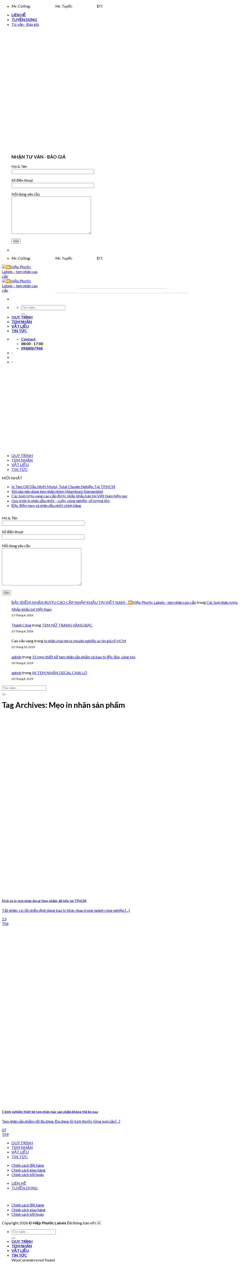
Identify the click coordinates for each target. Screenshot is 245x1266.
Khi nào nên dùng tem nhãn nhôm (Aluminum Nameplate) (57, 491)
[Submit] (4, 694)
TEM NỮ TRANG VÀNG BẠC (67, 625)
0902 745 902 (84, 6)
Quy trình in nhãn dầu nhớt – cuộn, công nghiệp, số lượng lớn (60, 500)
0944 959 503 (43, 6)
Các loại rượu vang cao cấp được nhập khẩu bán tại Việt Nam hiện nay (69, 496)
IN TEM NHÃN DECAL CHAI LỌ (59, 672)
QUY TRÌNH (22, 455)
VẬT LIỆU (20, 464)
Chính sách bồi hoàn (27, 1174)
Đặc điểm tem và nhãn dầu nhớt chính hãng (46, 505)
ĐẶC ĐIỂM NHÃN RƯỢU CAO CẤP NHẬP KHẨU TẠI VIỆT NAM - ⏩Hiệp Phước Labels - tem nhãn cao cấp (103, 602)
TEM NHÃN (22, 460)
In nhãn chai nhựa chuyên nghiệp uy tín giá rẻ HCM (85, 641)
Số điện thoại (22, 180)
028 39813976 (116, 6)
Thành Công (21, 625)
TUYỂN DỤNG (24, 19)
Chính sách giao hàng (28, 1170)
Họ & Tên (19, 166)
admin (16, 657)
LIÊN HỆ (18, 14)
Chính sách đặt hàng (27, 1165)
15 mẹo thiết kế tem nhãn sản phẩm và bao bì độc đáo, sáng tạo (83, 657)
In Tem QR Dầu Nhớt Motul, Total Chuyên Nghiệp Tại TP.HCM (63, 486)
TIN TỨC (19, 469)
